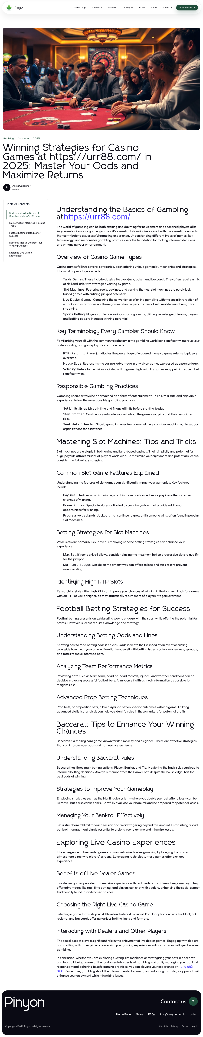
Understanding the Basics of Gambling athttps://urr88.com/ (24, 214)
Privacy (174, 1026)
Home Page (123, 1014)
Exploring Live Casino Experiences (20, 254)
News (139, 1014)
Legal (193, 1026)
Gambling (8, 138)
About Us (163, 1026)
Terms (185, 1026)
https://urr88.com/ (97, 216)
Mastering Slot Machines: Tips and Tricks (27, 224)
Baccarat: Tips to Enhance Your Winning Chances (25, 244)
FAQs (151, 1014)
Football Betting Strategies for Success (24, 234)
